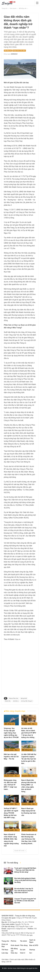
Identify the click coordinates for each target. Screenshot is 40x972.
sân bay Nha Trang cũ (26, 701)
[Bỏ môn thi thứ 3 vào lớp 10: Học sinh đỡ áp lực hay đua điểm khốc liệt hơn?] (8, 891)
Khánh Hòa (8, 701)
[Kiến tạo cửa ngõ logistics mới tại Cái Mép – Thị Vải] (11, 746)
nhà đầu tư (16, 701)
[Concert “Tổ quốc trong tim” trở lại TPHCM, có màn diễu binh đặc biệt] (8, 901)
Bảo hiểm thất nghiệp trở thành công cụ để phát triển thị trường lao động (25, 880)
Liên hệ (8, 962)
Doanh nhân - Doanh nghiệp (29, 724)
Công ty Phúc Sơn (13, 698)
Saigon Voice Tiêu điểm (19, 50)
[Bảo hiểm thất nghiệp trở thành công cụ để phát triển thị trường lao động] (8, 880)
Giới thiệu (5, 959)
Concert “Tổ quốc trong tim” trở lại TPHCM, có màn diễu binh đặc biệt (25, 901)
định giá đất (24, 698)
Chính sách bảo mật (17, 959)
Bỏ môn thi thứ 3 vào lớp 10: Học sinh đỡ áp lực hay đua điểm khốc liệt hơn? (23, 890)
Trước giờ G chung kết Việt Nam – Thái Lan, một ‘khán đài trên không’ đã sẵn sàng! (25, 870)
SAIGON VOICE (7, 916)
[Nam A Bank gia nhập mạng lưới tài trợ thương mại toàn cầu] (28, 800)
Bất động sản (7, 50)
